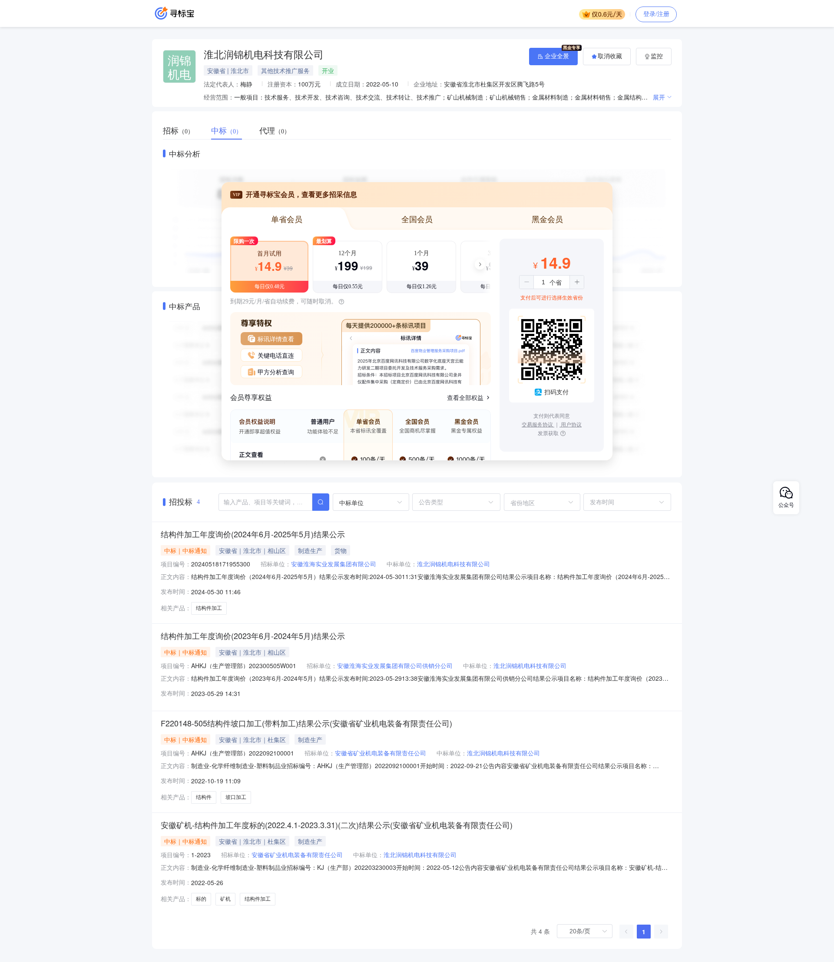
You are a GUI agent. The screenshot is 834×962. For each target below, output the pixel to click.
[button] (527, 282)
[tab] (182, 131)
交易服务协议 (538, 424)
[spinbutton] (543, 282)
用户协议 (570, 424)
